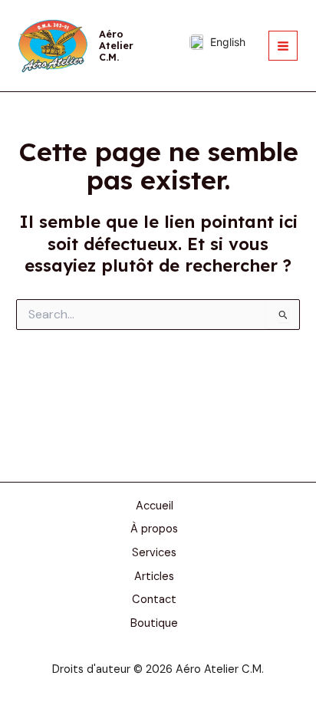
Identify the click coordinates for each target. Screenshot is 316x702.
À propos (154, 529)
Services (154, 552)
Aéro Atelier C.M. (116, 46)
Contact (154, 599)
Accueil (154, 506)
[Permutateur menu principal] (283, 45)
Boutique (154, 623)
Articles (154, 576)
